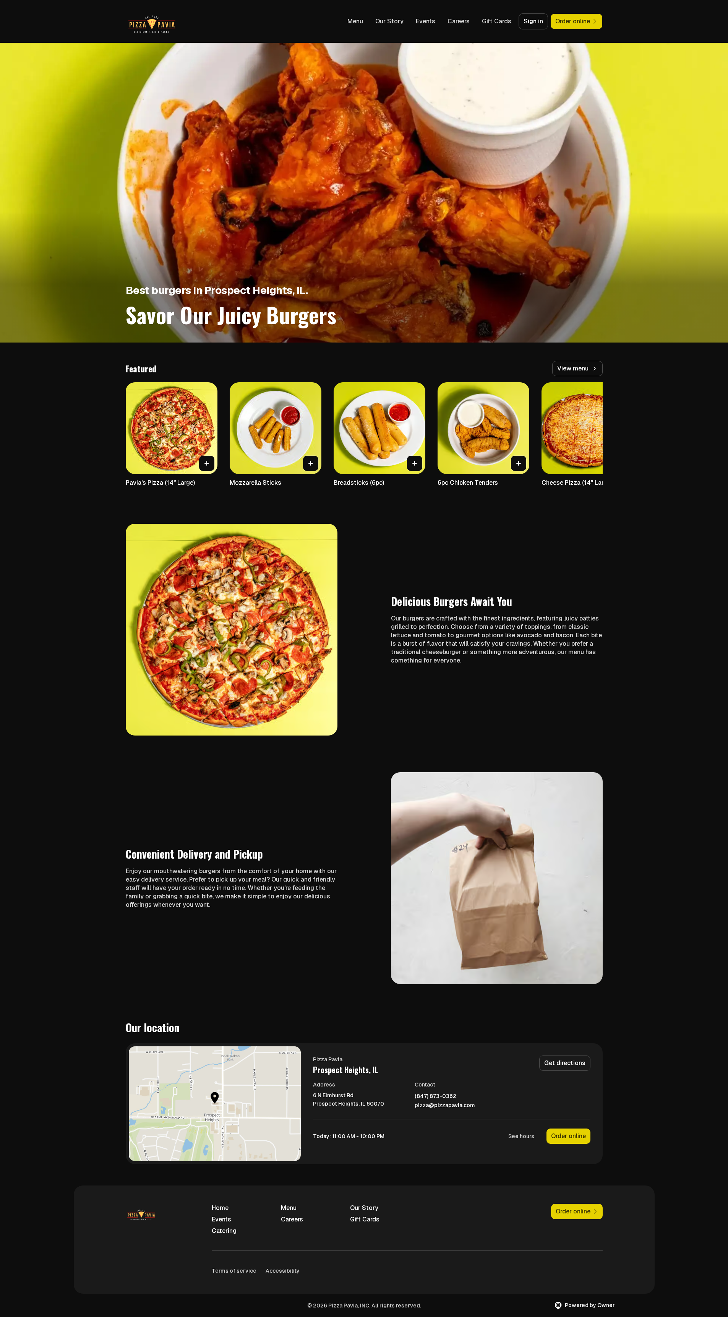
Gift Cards (496, 21)
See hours (521, 1136)
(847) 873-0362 (435, 1096)
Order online (568, 1136)
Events (425, 21)
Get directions (564, 1063)
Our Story (389, 21)
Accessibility (283, 1270)
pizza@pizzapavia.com (445, 1105)
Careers (459, 21)
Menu (355, 21)
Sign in (533, 21)
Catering (224, 1231)
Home (220, 1208)
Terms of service (234, 1270)
